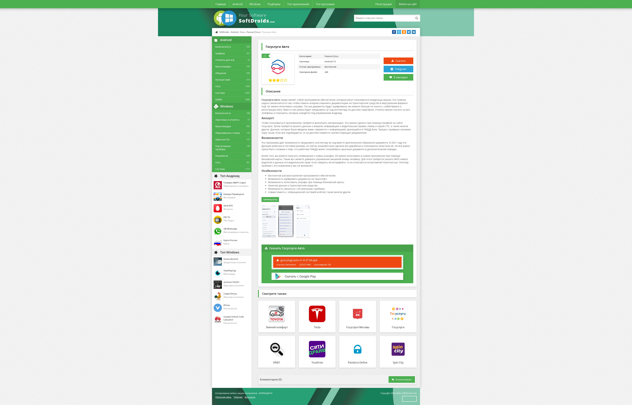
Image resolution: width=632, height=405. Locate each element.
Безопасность (223, 46)
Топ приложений (298, 4)
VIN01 (276, 362)
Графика (220, 53)
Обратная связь (223, 397)
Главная (220, 4)
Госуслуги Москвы (357, 327)
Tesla (317, 327)
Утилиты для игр (224, 59)
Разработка (221, 155)
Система (220, 92)
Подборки (273, 4)
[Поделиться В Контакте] (414, 32)
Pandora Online (357, 362)
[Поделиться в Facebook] (394, 32)
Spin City (398, 362)
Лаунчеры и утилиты (227, 119)
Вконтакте (250, 397)
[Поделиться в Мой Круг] (399, 32)
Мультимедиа (223, 66)
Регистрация (383, 4)
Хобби (218, 99)
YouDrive (317, 362)
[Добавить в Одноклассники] (404, 32)
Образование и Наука (227, 132)
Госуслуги (398, 327)
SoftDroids (224, 32)
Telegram (401, 69)
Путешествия (222, 79)
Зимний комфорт (277, 327)
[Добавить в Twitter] (409, 32)
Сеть (242, 32)
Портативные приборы (223, 148)
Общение (220, 73)
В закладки (401, 77)
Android (238, 4)
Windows (255, 4)
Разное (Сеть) (253, 32)
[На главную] (245, 18)
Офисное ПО (222, 139)
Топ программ (325, 4)
